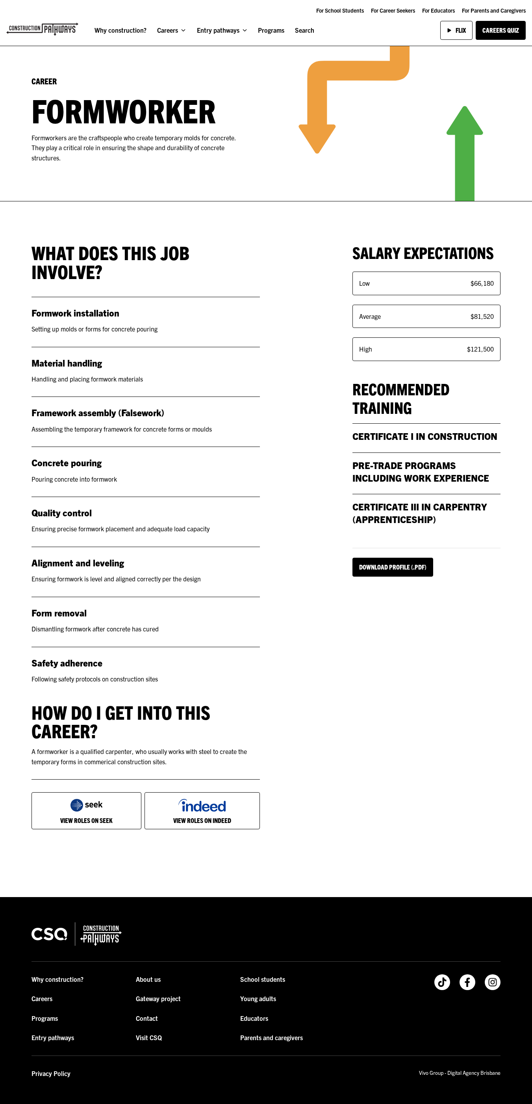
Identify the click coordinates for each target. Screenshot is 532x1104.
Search (304, 30)
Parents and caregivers (271, 1037)
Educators (254, 1018)
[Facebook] (467, 982)
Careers (167, 30)
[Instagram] (492, 982)
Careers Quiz (500, 30)
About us (148, 979)
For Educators (438, 10)
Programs (271, 30)
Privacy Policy (51, 1073)
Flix (461, 30)
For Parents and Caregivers (494, 10)
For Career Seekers (393, 10)
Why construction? (120, 30)
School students (262, 979)
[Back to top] (240, 879)
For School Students (340, 10)
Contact (147, 1018)
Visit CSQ (149, 1037)
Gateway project (158, 998)
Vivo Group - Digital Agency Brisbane (459, 1072)
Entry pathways (218, 30)
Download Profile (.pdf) (392, 567)
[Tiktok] (442, 982)
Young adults (258, 998)
